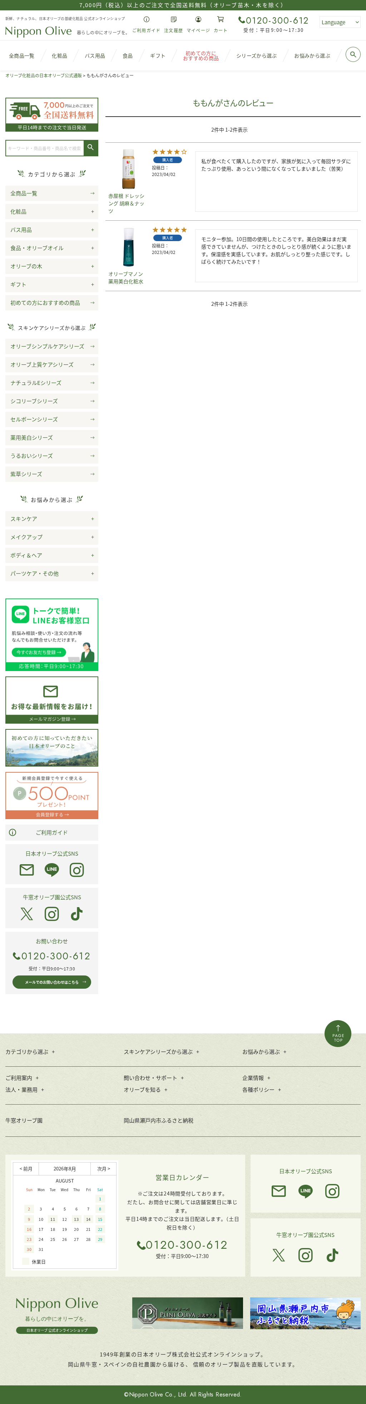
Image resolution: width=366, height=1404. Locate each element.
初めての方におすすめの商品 (45, 302)
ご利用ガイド (52, 832)
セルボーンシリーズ (34, 419)
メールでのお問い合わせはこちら (52, 982)
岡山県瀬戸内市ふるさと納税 (158, 1120)
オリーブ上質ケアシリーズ (42, 364)
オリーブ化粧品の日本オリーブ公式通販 (43, 75)
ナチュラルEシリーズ (35, 382)
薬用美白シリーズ (31, 437)
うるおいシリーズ (31, 455)
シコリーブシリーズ (34, 401)
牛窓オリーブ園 (24, 1120)
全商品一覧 (23, 193)
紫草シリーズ (26, 474)
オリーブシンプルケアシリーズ (47, 346)
